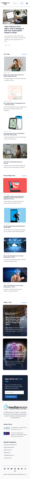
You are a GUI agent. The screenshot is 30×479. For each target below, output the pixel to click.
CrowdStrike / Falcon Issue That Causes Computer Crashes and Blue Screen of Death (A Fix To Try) (14, 198)
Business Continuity (9, 444)
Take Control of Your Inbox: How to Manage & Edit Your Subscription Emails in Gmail (14, 30)
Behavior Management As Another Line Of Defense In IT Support (14, 356)
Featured (6, 452)
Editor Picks (7, 450)
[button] (27, 3)
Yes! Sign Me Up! (11, 396)
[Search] (22, 3)
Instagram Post (8, 455)
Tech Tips (6, 458)
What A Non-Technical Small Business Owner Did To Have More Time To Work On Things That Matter (14, 321)
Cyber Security (8, 447)
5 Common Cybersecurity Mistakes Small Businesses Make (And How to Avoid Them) (19, 434)
